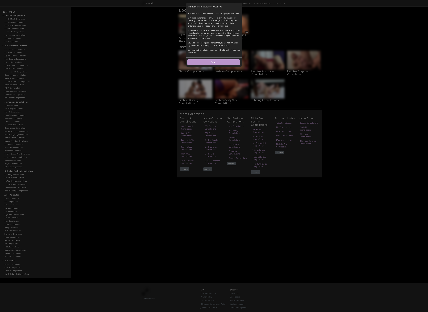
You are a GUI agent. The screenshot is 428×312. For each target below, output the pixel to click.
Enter (213, 62)
